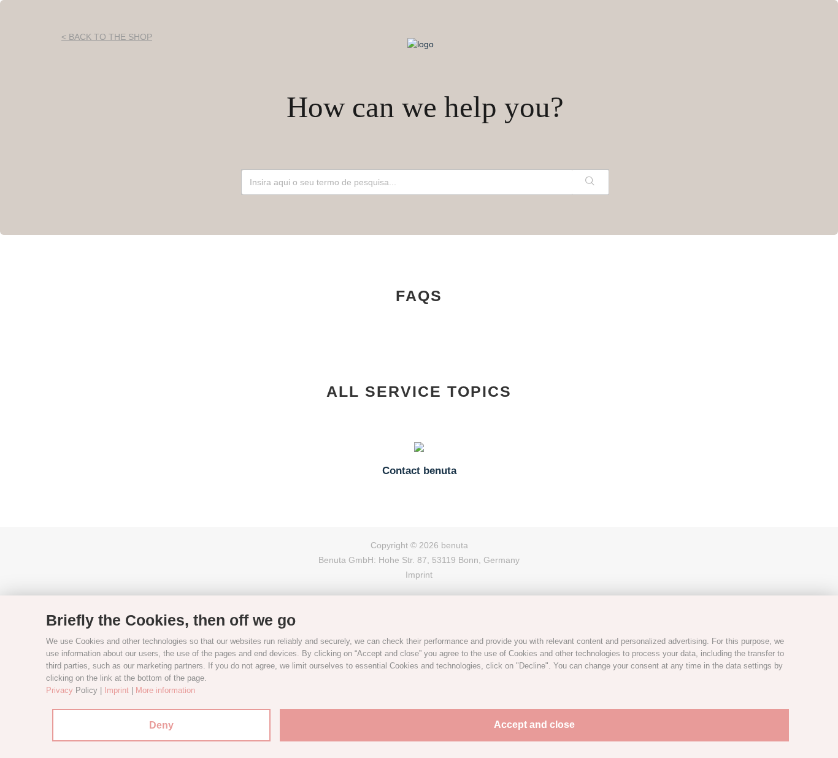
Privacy (59, 690)
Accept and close (534, 724)
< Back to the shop (106, 37)
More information (165, 690)
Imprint (419, 575)
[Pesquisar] (590, 182)
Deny (161, 725)
